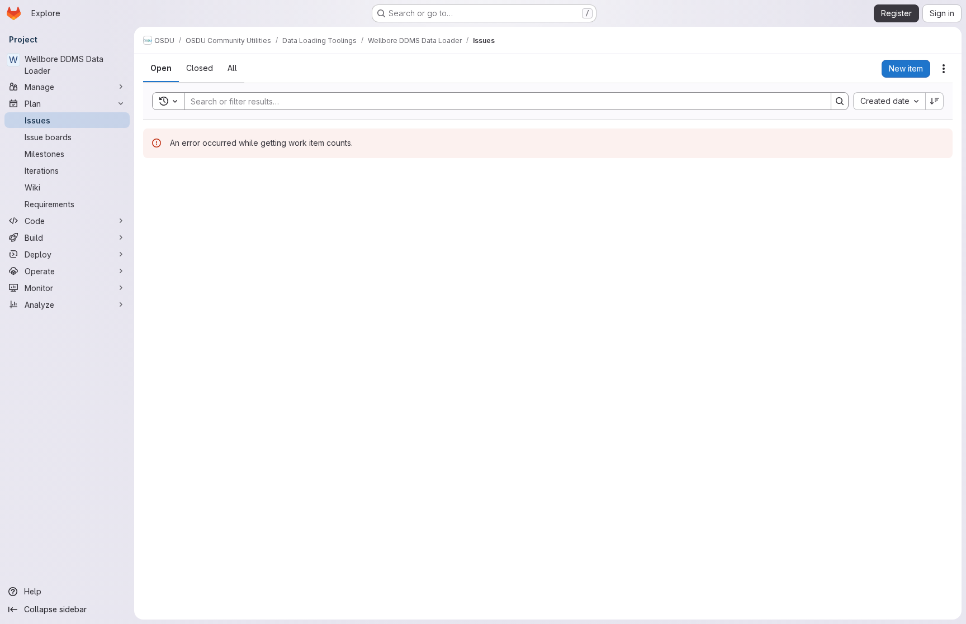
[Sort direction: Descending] (935, 101)
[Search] (840, 101)
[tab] (161, 68)
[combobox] (889, 101)
